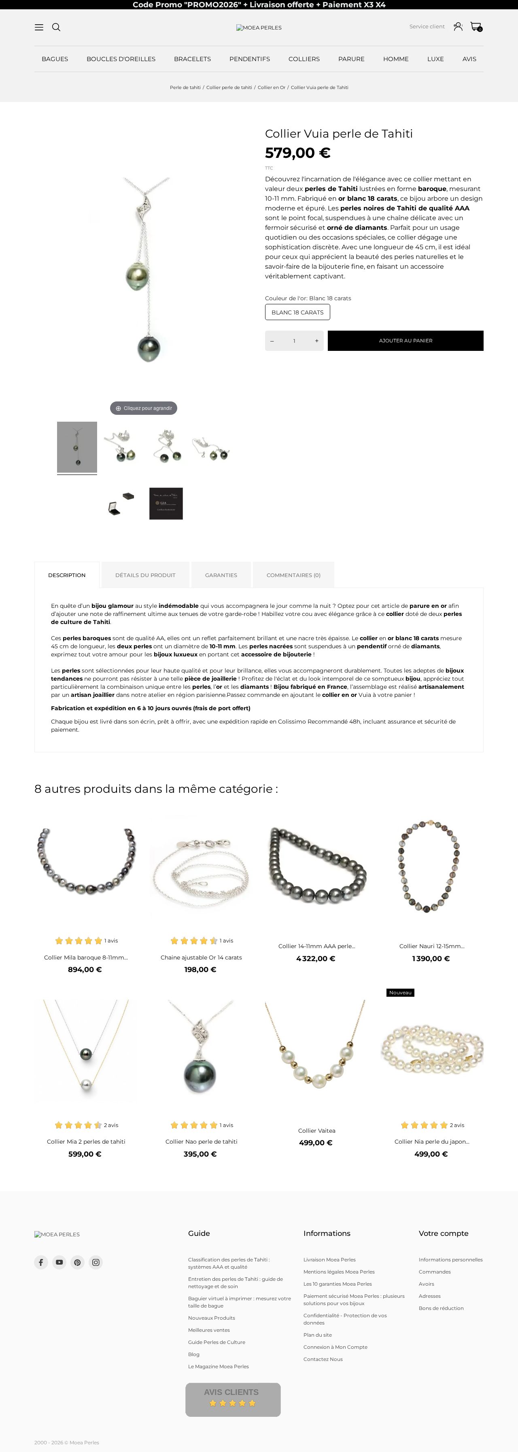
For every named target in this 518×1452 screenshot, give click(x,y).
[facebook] (41, 1262)
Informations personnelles (451, 1260)
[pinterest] (77, 1262)
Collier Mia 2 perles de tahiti (86, 1141)
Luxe (435, 59)
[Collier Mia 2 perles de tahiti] (126, 994)
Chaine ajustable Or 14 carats (201, 957)
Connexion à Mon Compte (335, 1347)
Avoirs (426, 1284)
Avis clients (231, 1392)
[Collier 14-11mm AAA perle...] (357, 809)
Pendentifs (249, 59)
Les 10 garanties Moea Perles (338, 1284)
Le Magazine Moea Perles (218, 1366)
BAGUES (55, 59)
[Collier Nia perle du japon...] (472, 994)
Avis (469, 59)
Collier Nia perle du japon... (432, 1141)
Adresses (430, 1296)
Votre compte (444, 1233)
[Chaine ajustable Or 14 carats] (242, 809)
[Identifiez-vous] (458, 26)
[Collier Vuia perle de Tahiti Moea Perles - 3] (166, 448)
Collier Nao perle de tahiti (202, 1141)
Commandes (435, 1272)
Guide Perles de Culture (216, 1342)
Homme (396, 59)
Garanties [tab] (221, 575)
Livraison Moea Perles (330, 1260)
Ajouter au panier (406, 341)
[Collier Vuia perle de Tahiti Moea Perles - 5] (122, 505)
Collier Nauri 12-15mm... (432, 946)
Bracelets (192, 59)
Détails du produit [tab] (145, 575)
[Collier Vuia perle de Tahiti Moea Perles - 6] (166, 505)
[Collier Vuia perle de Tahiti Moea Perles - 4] (211, 448)
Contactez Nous (323, 1359)
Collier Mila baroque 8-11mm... (86, 957)
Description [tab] (67, 575)
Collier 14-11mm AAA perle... (316, 946)
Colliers (304, 59)
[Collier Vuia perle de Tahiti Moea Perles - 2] (122, 448)
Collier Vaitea (316, 1130)
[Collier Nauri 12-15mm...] (472, 809)
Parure (351, 59)
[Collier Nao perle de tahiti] (242, 994)
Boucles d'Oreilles (121, 59)
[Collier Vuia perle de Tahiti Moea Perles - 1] (77, 448)
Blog (194, 1354)
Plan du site (318, 1335)
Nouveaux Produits (211, 1318)
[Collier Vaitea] (357, 994)
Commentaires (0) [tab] (294, 575)
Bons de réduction (441, 1308)
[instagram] (96, 1262)
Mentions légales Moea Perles (339, 1272)
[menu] (39, 27)
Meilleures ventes (209, 1330)
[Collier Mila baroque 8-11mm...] (126, 809)
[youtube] (59, 1262)
